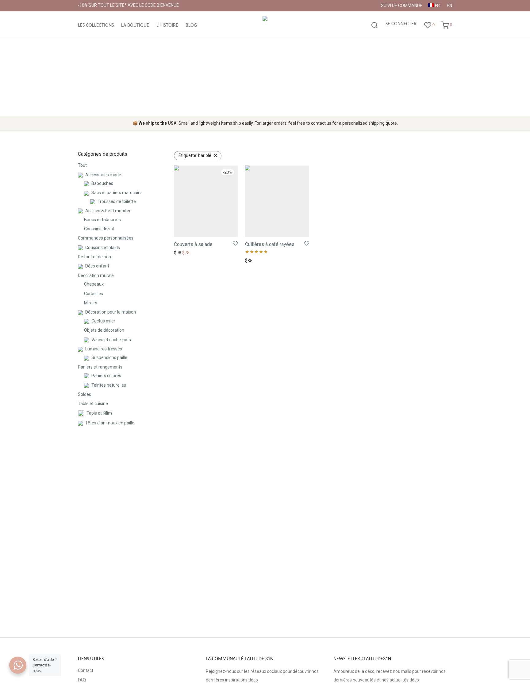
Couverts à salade (193, 244)
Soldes (84, 394)
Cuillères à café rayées (269, 244)
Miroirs (90, 302)
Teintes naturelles (108, 385)
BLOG (191, 25)
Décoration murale (96, 275)
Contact (85, 670)
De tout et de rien (94, 256)
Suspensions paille (109, 357)
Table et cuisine (93, 403)
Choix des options (260, 260)
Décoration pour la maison (110, 312)
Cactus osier (103, 320)
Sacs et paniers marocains (117, 192)
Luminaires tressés (103, 348)
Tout (82, 165)
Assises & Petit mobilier (108, 210)
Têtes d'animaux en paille (109, 422)
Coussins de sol (99, 228)
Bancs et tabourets (102, 219)
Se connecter (401, 23)
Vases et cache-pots (111, 339)
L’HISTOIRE (167, 25)
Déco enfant (97, 265)
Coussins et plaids (102, 247)
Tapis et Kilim (99, 413)
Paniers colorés (106, 375)
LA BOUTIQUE (135, 25)
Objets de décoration (104, 330)
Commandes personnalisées (105, 238)
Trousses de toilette (117, 201)
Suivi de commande (401, 5)
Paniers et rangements (100, 367)
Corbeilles (93, 293)
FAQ (82, 679)
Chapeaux (94, 284)
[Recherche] (374, 25)
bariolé (195, 155)
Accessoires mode (103, 174)
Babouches (102, 183)
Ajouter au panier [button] (188, 252)
